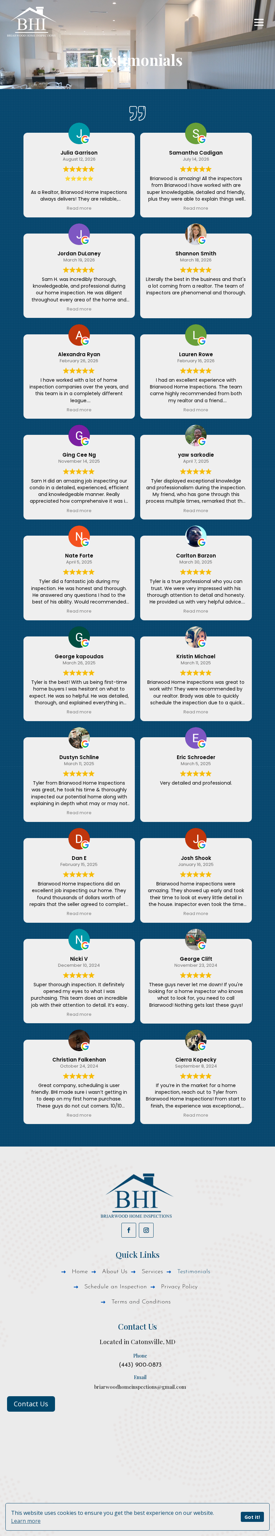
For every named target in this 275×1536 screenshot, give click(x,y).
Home (80, 1272)
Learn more (26, 1521)
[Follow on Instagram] (146, 1230)
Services (152, 1272)
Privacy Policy (179, 1287)
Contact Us (31, 1403)
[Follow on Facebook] (128, 1230)
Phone (140, 1355)
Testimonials (193, 1272)
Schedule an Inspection (115, 1287)
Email (140, 1377)
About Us (114, 1272)
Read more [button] (79, 208)
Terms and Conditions (141, 1302)
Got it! (252, 1517)
